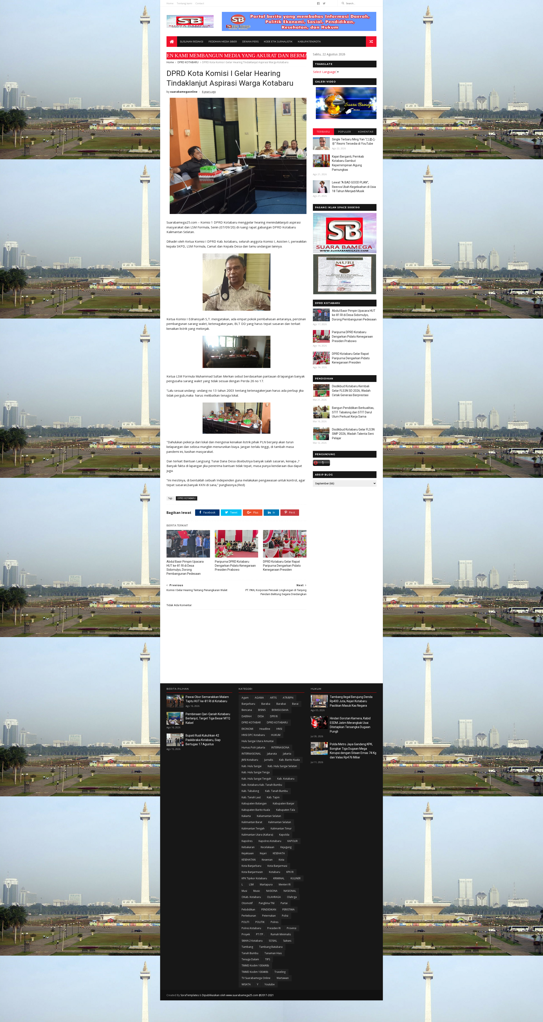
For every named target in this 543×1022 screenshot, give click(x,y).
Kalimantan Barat (252, 822)
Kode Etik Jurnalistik (278, 41)
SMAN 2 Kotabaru (252, 940)
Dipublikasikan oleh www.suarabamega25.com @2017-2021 (238, 995)
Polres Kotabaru (251, 928)
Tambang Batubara (271, 947)
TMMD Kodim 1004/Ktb (255, 965)
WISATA (246, 984)
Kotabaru (274, 872)
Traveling (279, 972)
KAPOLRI (292, 841)
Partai (284, 903)
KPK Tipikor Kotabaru (254, 878)
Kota (281, 859)
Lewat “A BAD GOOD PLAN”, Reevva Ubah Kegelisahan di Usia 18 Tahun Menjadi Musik (354, 187)
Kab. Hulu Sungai (252, 766)
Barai (295, 704)
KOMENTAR (366, 131)
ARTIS (273, 697)
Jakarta (287, 753)
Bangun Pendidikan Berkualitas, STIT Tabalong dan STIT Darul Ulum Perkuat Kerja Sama (353, 412)
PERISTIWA (288, 909)
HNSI (279, 729)
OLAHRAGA (274, 897)
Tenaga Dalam (250, 959)
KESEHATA (279, 853)
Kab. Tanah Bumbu (276, 791)
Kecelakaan (267, 847)
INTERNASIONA (280, 747)
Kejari (263, 853)
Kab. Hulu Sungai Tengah (256, 778)
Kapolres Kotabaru (270, 841)
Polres (274, 922)
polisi (285, 915)
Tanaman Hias (273, 953)
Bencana (247, 710)
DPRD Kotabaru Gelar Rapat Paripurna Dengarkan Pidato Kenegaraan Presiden (282, 565)
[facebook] (318, 3)
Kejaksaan (248, 853)
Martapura (266, 884)
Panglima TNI (266, 903)
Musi (244, 891)
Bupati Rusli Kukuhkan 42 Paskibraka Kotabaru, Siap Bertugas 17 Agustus (203, 740)
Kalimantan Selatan (279, 822)
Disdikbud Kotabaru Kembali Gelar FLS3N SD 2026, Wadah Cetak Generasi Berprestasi (351, 390)
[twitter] (324, 3)
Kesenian (267, 859)
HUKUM (275, 735)
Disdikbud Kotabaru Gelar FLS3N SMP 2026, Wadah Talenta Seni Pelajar (353, 434)
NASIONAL (290, 891)
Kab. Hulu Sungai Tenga (256, 772)
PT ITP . (260, 934)
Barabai (281, 704)
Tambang (247, 947)
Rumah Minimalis (281, 934)
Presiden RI (274, 928)
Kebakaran (248, 847)
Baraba (265, 704)
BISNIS (262, 710)
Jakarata (272, 753)
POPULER (344, 131)
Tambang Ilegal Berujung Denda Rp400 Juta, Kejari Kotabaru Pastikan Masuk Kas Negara (351, 701)
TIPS (267, 959)
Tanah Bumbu (250, 953)
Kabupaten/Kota (309, 41)
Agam (245, 697)
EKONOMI (247, 729)
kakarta (246, 816)
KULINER (296, 878)
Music (256, 891)
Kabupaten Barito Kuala (256, 810)
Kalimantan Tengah (253, 828)
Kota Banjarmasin (252, 872)
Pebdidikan (248, 909)
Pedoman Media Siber (223, 41)
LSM (251, 884)
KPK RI (290, 872)
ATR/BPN (288, 697)
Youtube (270, 984)
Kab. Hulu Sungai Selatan (282, 766)
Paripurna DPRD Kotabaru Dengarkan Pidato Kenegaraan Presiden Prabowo (235, 565)
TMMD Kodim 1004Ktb (255, 972)
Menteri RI (285, 884)
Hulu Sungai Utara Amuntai (258, 741)
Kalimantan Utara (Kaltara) (257, 834)
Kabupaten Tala (285, 810)
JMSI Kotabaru (250, 760)
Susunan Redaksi (191, 41)
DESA (261, 716)
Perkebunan (249, 915)
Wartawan (283, 978)
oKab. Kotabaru (251, 897)
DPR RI (274, 716)
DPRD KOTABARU (188, 62)
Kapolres (247, 841)
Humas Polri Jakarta (253, 747)
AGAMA (259, 697)
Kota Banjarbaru (251, 866)
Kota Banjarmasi (277, 866)
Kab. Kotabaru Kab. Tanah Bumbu (262, 785)
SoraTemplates (190, 995)
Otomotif (247, 903)
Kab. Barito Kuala (289, 760)
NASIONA (271, 891)
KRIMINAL (278, 878)
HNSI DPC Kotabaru (253, 735)
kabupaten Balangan (254, 803)
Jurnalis (268, 760)
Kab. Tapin (273, 797)
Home (170, 3)
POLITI (245, 922)
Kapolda (284, 834)
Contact (199, 3)
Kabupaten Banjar (283, 803)
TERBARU (323, 131)
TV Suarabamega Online (256, 978)
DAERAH (247, 716)
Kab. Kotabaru (285, 778)
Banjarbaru (248, 704)
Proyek (246, 934)
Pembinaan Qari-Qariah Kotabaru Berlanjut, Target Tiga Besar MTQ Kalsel (208, 718)
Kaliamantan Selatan (269, 816)
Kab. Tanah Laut (251, 797)
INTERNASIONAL (251, 753)
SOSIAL (273, 940)
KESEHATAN (249, 859)
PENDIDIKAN (268, 909)
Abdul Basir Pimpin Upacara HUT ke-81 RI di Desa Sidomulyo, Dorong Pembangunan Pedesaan (185, 567)
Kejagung (285, 847)
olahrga (292, 897)
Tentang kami (184, 3)
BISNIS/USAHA (280, 710)
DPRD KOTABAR (251, 722)
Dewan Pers (250, 41)
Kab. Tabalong (250, 791)
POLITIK (260, 922)
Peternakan (269, 915)
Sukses (287, 940)
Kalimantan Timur (281, 828)
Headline (264, 729)
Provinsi (291, 928)
